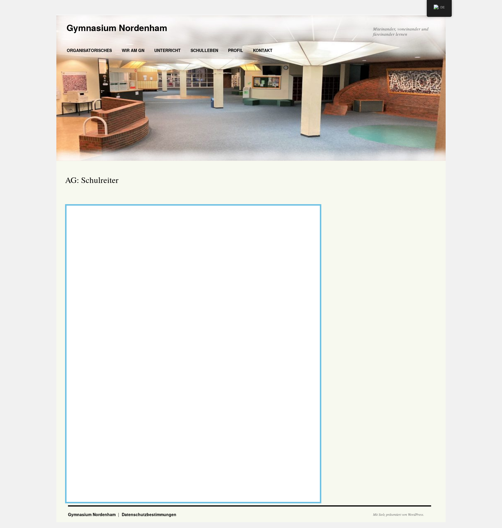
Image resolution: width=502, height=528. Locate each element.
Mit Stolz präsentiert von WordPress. (398, 514)
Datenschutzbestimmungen (149, 514)
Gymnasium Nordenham (117, 27)
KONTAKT (262, 50)
